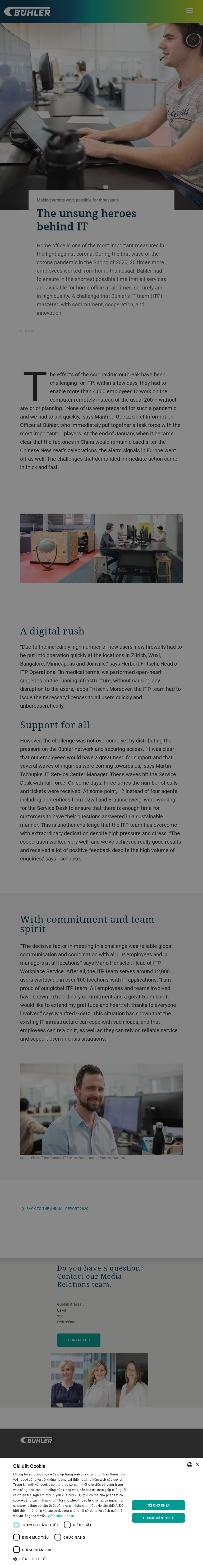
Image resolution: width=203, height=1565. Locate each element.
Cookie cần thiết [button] (158, 1518)
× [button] (197, 1464)
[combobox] (189, 1464)
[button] (69, 1558)
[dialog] (101, 1511)
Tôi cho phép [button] (158, 1505)
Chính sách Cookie (61, 1516)
